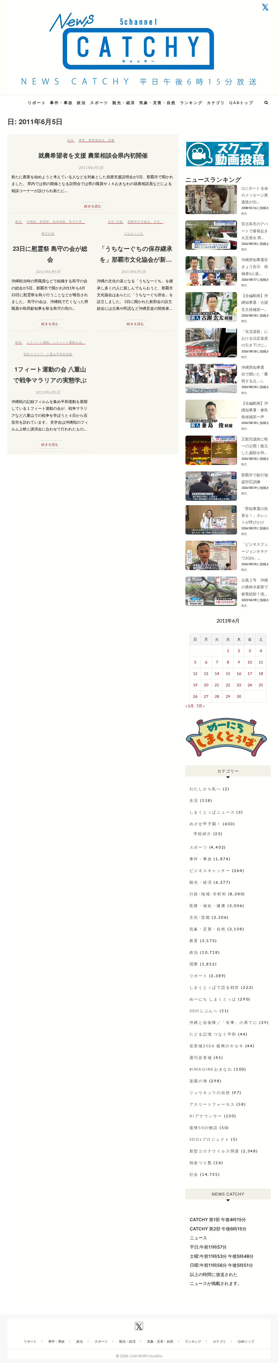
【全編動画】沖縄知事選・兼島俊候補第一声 (254, 410)
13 (206, 673)
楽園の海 (198, 1080)
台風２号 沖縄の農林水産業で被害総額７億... (254, 587)
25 (261, 685)
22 (228, 685)
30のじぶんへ (203, 1010)
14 (217, 673)
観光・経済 (123, 102)
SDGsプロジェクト (209, 1139)
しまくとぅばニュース (212, 812)
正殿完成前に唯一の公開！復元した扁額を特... (254, 446)
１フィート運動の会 (67, 342)
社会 (70, 140)
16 (239, 673)
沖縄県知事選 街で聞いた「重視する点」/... (254, 374)
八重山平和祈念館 (59, 354)
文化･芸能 (115, 221)
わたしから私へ (205, 788)
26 (195, 696)
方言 (157, 221)
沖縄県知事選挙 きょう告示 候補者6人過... (256, 266)
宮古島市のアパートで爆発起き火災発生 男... (254, 230)
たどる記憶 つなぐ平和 (213, 1034)
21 (217, 685)
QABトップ (241, 102)
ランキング (191, 102)
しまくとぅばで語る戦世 (214, 987)
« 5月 (189, 706)
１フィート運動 (38, 342)
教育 (194, 940)
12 (195, 673)
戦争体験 (59, 221)
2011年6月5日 (91, 167)
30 (239, 696)
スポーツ (99, 102)
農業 (82, 140)
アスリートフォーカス (212, 1104)
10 (250, 662)
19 (195, 685)
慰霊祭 (44, 221)
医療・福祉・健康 (207, 905)
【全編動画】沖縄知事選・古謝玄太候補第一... (254, 302)
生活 (194, 800)
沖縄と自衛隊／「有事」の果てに (223, 1022)
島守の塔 (75, 221)
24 (250, 685)
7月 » (200, 706)
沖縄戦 (31, 221)
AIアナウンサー (205, 1116)
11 (261, 662)
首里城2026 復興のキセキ (216, 1045)
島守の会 (48, 233)
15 (228, 673)
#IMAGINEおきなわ (211, 1069)
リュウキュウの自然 (209, 1092)
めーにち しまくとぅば (213, 999)
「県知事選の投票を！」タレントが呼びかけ (254, 515)
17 (250, 673)
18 (261, 673)
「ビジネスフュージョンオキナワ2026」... (254, 551)
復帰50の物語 (203, 1127)
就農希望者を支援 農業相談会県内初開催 (93, 155)
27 (206, 696)
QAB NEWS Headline (145, 1356)
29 (228, 696)
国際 (194, 964)
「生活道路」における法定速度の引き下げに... (254, 338)
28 (217, 696)
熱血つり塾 (200, 1162)
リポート (37, 102)
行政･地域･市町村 (208, 894)
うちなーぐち (133, 233)
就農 (111, 140)
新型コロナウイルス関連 (214, 1151)
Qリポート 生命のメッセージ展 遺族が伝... (254, 195)
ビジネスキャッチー (209, 870)
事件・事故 (61, 102)
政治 (81, 102)
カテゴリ (216, 102)
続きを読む (93, 206)
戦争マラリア (33, 354)
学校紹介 (203, 833)
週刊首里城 (200, 1057)
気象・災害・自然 (157, 102)
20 (206, 685)
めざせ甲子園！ (205, 823)
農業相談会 (97, 140)
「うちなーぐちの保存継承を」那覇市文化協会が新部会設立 (135, 259)
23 (239, 685)
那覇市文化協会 (139, 221)
